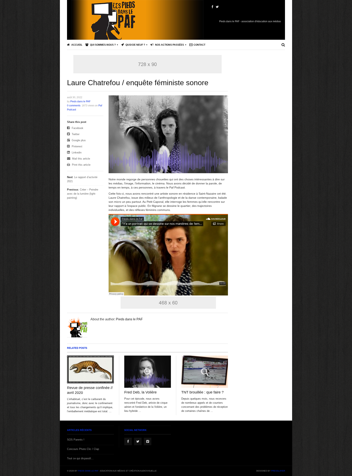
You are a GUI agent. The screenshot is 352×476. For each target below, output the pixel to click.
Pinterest (76, 146)
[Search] (283, 45)
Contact (199, 44)
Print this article (80, 164)
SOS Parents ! (75, 439)
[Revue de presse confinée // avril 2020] (90, 369)
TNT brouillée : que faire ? (202, 392)
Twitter (75, 134)
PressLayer (278, 471)
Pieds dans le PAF (80, 101)
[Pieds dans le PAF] (137, 32)
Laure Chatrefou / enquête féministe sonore (137, 82)
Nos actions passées (169, 44)
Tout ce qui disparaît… (80, 458)
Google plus (78, 140)
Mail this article (80, 158)
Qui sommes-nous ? (102, 44)
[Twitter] (217, 7)
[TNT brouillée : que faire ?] (204, 372)
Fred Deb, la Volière (140, 392)
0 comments (73, 105)
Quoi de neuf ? (135, 44)
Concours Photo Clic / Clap (83, 449)
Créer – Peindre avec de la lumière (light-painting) (82, 193)
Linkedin (76, 152)
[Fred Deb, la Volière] (147, 372)
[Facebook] (212, 7)
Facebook (77, 128)
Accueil (76, 44)
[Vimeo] (147, 441)
